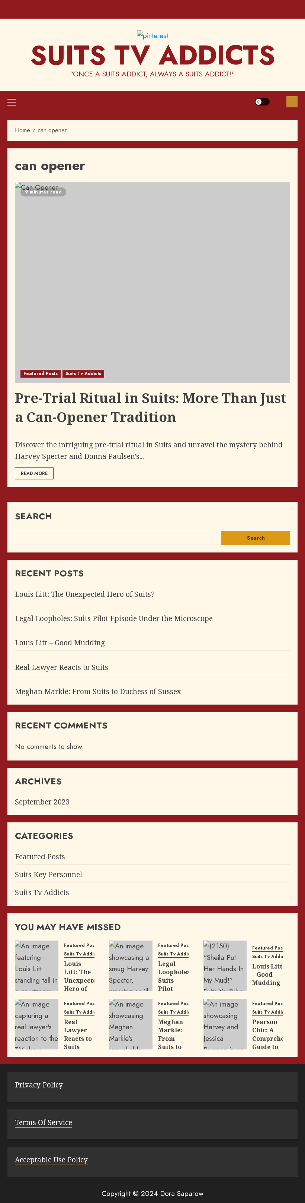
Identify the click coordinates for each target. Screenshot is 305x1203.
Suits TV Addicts (152, 55)
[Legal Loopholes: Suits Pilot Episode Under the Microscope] (130, 966)
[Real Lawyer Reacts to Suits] (36, 1024)
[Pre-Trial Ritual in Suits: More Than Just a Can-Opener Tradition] (152, 282)
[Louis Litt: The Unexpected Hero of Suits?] (36, 966)
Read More (34, 473)
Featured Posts (40, 373)
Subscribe (292, 101)
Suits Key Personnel (48, 874)
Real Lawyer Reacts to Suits (61, 667)
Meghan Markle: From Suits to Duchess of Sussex (98, 691)
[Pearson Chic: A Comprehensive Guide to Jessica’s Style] (225, 1024)
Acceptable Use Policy (51, 1160)
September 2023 (42, 802)
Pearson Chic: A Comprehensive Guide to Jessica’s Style (276, 1043)
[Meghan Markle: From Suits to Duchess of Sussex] (130, 1024)
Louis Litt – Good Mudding (60, 643)
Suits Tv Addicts (83, 373)
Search (33, 516)
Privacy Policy (39, 1085)
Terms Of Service (43, 1122)
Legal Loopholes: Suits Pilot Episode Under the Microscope (114, 618)
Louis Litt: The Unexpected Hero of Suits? (85, 594)
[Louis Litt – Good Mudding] (225, 966)
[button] (11, 101)
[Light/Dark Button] (262, 102)
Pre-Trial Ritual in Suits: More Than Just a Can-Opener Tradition (150, 407)
